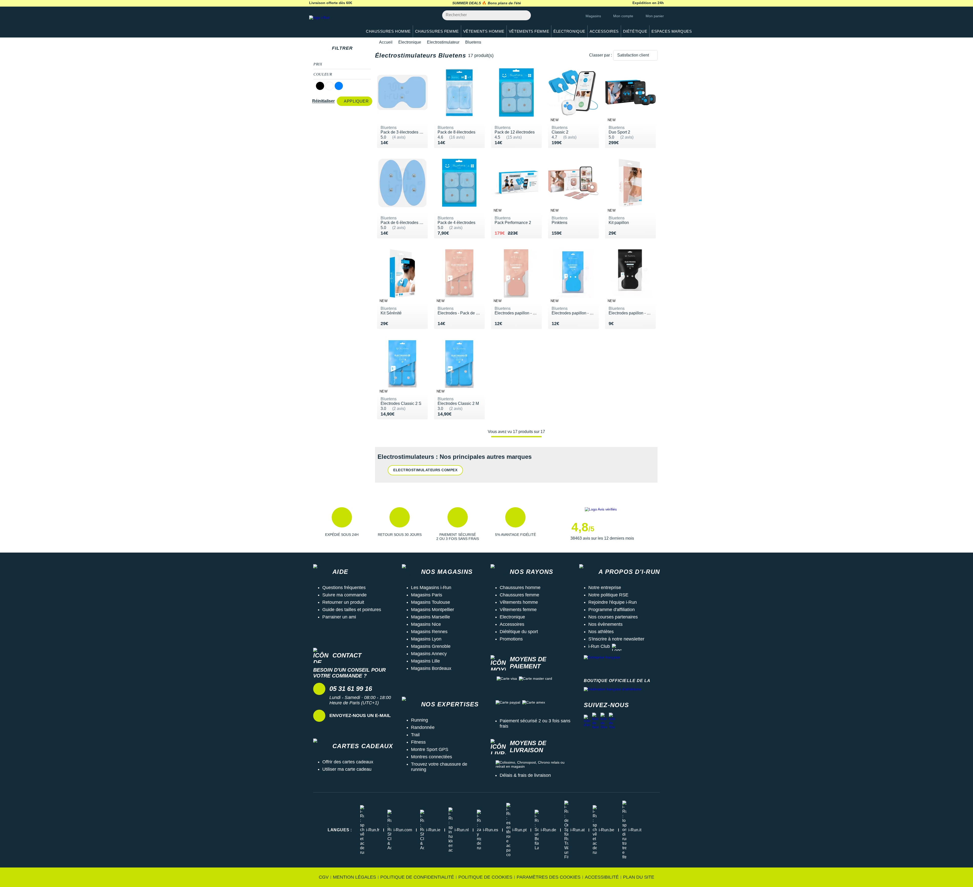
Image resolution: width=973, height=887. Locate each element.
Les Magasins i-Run (431, 587)
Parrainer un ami (339, 616)
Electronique (512, 616)
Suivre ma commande (344, 594)
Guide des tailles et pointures (351, 609)
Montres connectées (431, 756)
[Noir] (320, 86)
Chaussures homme (520, 587)
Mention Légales (354, 877)
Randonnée (423, 727)
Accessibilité (602, 877)
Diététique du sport (519, 631)
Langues (340, 830)
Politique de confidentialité (417, 877)
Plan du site (638, 877)
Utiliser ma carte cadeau (346, 769)
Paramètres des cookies (549, 877)
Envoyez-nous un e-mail (360, 715)
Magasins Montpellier (432, 609)
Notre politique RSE (608, 594)
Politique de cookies (485, 877)
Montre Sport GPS (429, 749)
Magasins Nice (426, 624)
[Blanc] (329, 86)
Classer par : (600, 55)
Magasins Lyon (426, 638)
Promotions (511, 638)
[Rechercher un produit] (524, 15)
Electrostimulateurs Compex (425, 470)
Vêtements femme (518, 609)
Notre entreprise (604, 587)
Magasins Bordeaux (431, 668)
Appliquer (356, 101)
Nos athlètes (601, 631)
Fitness (418, 742)
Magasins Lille (425, 661)
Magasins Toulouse (430, 602)
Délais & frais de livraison (525, 775)
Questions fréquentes (344, 587)
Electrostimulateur (443, 42)
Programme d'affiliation (611, 609)
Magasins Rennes (429, 631)
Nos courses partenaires (613, 616)
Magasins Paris (426, 594)
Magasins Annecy (429, 653)
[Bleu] (339, 86)
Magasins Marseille (430, 616)
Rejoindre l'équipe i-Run (612, 602)
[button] (342, 523)
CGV (324, 877)
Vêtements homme (519, 602)
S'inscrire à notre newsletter (616, 638)
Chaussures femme (519, 594)
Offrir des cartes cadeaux (347, 761)
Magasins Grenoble (431, 646)
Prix (317, 64)
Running (419, 720)
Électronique (409, 42)
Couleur (322, 74)
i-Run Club (599, 646)
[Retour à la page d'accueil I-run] (333, 23)
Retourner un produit (343, 602)
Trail (415, 734)
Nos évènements (605, 624)
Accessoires (512, 624)
